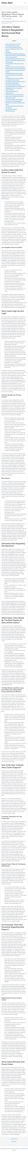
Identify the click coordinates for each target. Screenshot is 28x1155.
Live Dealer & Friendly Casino (12, 79)
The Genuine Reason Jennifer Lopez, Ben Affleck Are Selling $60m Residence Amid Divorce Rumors (15, 60)
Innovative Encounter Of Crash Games (14, 78)
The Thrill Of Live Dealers (11, 109)
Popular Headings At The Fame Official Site (15, 68)
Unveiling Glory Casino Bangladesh (14, 101)
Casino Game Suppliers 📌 (12, 91)
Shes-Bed (6, 2)
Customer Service (10, 89)
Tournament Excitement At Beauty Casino (15, 81)
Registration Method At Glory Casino (14, 73)
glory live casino (5, 198)
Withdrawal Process (10, 110)
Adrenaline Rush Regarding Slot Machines (15, 53)
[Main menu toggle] (25, 2)
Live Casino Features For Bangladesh (14, 99)
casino (3, 18)
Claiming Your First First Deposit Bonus (14, 94)
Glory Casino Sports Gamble (12, 83)
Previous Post (14, 1138)
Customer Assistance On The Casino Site (15, 66)
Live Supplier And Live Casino (12, 45)
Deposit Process (9, 93)
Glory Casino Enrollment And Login (13, 47)
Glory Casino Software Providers (13, 84)
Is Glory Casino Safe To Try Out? (13, 44)
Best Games (8, 52)
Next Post (14, 1141)
